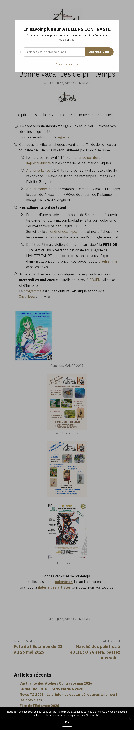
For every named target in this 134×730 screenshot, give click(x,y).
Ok (67, 722)
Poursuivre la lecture (67, 64)
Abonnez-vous (99, 51)
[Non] (129, 718)
